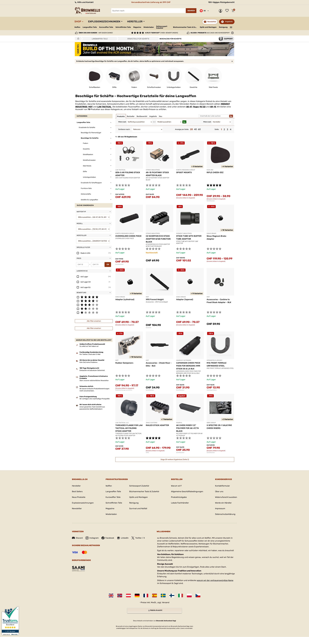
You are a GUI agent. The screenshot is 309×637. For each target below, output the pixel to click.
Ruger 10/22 (199, 107)
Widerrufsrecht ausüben (226, 497)
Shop (77, 21)
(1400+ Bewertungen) (161, 33)
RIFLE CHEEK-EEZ (215, 172)
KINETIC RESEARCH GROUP (185, 170)
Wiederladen (149, 27)
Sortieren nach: (124, 129)
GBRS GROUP (211, 423)
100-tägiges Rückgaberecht (221, 2)
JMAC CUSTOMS (151, 423)
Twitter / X (140, 538)
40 (195, 129)
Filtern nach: (122, 122)
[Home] (77, 39)
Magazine (137, 27)
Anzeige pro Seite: (182, 129)
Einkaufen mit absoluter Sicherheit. (92, 370)
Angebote (229, 22)
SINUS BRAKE (211, 233)
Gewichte (148, 327)
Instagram (94, 538)
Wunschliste (227, 11)
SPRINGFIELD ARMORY (214, 360)
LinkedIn (125, 538)
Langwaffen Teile (90, 27)
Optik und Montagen (208, 27)
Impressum (220, 508)
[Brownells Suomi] (171, 595)
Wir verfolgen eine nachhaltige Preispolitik (95, 399)
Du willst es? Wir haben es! (89, 346)
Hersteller (134, 21)
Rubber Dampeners (124, 363)
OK (108, 264)
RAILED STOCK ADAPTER (157, 425)
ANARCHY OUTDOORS (183, 360)
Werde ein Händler (223, 503)
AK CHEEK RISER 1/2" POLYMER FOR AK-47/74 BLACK (187, 428)
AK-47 (189, 107)
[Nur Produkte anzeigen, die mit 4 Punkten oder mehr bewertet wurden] (93, 301)
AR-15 (213, 107)
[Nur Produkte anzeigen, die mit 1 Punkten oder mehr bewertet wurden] (93, 312)
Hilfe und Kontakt (85, 2)
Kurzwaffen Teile (106, 27)
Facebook (109, 538)
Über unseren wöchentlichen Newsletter (94, 380)
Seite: (217, 129)
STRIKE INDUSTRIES (153, 170)
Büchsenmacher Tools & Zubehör (185, 27)
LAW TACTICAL (104, 107)
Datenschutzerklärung (225, 514)
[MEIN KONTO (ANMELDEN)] (221, 11)
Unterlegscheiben (212, 390)
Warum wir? (176, 486)
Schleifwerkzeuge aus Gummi (123, 390)
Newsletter (77, 508)
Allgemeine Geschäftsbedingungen (187, 491)
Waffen (77, 27)
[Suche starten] (191, 10)
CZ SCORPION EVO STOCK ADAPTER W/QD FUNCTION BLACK (158, 239)
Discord (79, 538)
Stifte (147, 452)
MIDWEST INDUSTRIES (184, 233)
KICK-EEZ (210, 170)
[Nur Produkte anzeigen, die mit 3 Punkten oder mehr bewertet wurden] (93, 304)
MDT (90, 107)
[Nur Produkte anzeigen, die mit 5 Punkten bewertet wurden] (93, 297)
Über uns (219, 491)
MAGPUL (179, 423)
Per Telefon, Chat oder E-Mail (90, 354)
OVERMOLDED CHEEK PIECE (128, 236)
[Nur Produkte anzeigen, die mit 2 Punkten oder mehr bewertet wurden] (93, 308)
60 (199, 129)
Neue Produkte (78, 497)
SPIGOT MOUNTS (184, 172)
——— (231, 27)
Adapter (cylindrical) (124, 299)
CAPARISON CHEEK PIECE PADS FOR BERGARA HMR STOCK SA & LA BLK (188, 366)
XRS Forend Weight (155, 299)
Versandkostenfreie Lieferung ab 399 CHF (151, 2)
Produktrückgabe (179, 497)
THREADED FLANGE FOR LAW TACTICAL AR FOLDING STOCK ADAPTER (129, 428)
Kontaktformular (222, 486)
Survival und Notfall (138, 508)
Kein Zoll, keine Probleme (88, 362)
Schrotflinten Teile (123, 27)
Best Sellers (77, 491)
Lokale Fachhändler (180, 503)
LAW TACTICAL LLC (122, 423)
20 (191, 129)
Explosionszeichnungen (104, 21)
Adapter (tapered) (184, 299)
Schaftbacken (211, 201)
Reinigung (223, 27)
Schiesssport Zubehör (161, 27)
